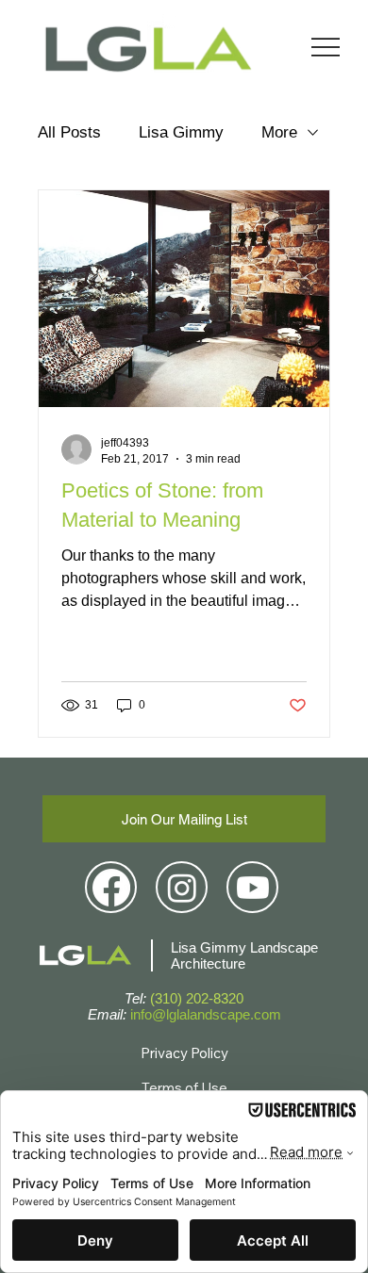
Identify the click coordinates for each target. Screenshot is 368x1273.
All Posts (69, 132)
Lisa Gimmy (181, 132)
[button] (184, 818)
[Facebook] (111, 887)
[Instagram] (182, 887)
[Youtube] (253, 887)
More (279, 132)
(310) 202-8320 (196, 998)
